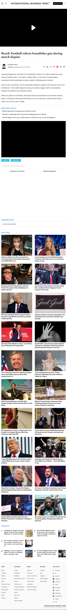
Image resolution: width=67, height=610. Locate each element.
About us (29, 570)
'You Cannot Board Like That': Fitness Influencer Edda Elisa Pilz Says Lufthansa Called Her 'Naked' (48, 374)
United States (43, 581)
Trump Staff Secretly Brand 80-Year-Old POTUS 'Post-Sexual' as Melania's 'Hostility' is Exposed (16, 518)
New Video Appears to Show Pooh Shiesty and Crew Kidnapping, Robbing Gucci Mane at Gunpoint (50, 518)
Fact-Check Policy (31, 589)
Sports (3, 595)
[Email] (60, 66)
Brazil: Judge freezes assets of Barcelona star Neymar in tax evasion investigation (29, 117)
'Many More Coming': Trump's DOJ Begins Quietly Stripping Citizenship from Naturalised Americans (16, 490)
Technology (4, 587)
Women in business (19, 589)
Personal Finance (5, 584)
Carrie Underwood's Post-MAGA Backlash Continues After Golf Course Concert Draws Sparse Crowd (49, 259)
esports (16, 592)
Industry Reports (18, 600)
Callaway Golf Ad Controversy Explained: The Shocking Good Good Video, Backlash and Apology (50, 316)
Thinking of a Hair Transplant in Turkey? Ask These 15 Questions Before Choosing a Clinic (13, 552)
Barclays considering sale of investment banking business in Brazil (24, 114)
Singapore (42, 576)
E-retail (16, 570)
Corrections (30, 584)
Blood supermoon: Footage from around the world (19, 111)
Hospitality (17, 573)
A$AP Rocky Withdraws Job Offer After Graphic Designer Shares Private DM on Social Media (16, 403)
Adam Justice (14, 64)
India (41, 573)
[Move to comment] (64, 66)
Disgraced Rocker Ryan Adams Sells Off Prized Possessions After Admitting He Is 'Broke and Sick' (14, 288)
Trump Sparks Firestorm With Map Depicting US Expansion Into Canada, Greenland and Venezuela (49, 432)
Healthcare (17, 576)
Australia (42, 570)
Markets (3, 576)
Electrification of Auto (19, 578)
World (2, 570)
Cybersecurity (17, 584)
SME (2, 581)
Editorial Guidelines (49, 171)
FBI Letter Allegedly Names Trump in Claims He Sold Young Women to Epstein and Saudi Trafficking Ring (16, 316)
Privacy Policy (30, 578)
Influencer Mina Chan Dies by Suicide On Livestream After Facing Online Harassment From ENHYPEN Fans (15, 259)
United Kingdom (44, 578)
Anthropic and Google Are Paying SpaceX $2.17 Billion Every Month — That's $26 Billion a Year (50, 461)
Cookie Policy (30, 581)
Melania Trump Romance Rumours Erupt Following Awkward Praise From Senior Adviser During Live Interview (48, 403)
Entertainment (4, 589)
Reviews (3, 598)
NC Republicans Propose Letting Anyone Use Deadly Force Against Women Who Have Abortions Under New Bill (16, 432)
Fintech (16, 598)
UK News (3, 573)
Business (3, 578)
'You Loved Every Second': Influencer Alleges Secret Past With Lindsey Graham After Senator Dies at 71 (16, 374)
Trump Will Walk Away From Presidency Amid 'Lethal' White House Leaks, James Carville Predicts (16, 461)
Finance (16, 581)
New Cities (17, 595)
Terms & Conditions (32, 576)
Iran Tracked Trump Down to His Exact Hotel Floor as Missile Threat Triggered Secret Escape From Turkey (49, 288)
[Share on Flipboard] (54, 66)
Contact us (30, 573)
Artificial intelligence (19, 587)
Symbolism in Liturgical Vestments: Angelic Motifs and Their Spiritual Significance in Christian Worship (14, 532)
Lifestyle (3, 592)
